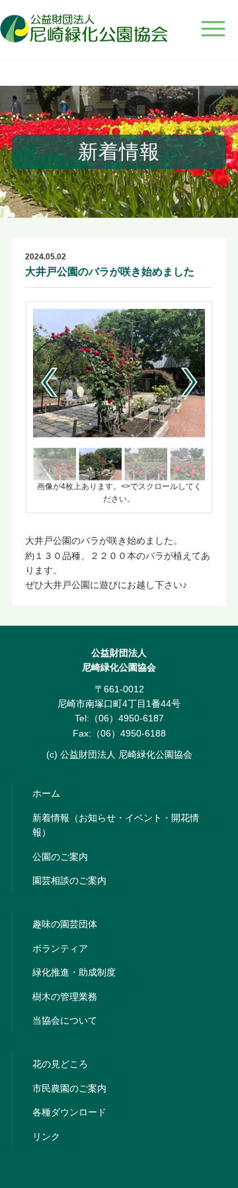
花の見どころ (60, 1064)
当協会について (64, 1020)
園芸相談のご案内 (69, 880)
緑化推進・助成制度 (74, 972)
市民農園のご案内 (69, 1088)
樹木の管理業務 (64, 996)
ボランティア (60, 948)
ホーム (46, 793)
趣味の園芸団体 (64, 924)
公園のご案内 (60, 856)
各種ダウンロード (69, 1112)
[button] (189, 382)
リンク (46, 1136)
